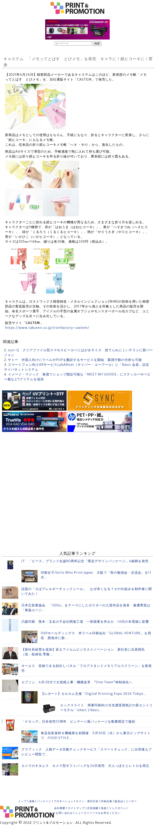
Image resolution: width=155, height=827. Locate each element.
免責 (104, 808)
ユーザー (131, 801)
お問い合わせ (64, 812)
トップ (22, 801)
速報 (32, 801)
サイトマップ (76, 808)
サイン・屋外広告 (87, 801)
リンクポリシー (119, 808)
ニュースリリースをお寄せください (97, 812)
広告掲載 (92, 808)
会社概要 (59, 808)
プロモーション (63, 801)
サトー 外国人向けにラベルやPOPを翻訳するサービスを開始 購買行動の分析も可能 (75, 360)
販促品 (119, 801)
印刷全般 (106, 801)
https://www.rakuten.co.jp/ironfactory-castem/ (47, 328)
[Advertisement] (77, 461)
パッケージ (44, 801)
